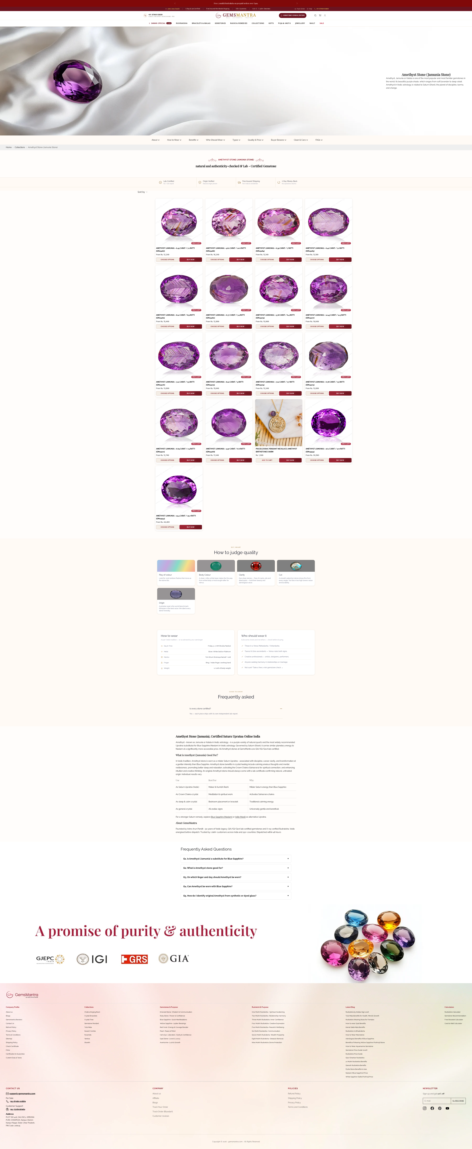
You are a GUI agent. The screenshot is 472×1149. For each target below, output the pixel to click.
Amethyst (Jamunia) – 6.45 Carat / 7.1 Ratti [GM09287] (175, 249)
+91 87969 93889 (322, 9)
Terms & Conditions (13, 1035)
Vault (312, 23)
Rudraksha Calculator (453, 1012)
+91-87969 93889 (18, 1101)
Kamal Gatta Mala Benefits (355, 1027)
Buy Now (190, 259)
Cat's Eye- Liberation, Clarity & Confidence (175, 1035)
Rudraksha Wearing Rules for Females (360, 1020)
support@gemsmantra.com (22, 1093)
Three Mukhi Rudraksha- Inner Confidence (268, 1020)
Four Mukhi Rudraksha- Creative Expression (268, 1023)
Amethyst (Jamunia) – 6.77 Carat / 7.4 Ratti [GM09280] (225, 316)
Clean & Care (300, 140)
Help (310, 9)
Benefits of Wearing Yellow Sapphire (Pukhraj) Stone (365, 1042)
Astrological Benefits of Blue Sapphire (360, 1039)
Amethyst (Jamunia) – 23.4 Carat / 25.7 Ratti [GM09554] (176, 517)
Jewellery (300, 23)
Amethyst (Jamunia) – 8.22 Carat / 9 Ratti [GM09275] (224, 383)
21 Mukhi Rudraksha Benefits (356, 1061)
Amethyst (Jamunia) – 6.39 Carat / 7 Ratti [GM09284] (274, 249)
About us (9, 1012)
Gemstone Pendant (91, 1023)
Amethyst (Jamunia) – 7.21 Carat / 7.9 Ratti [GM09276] (175, 383)
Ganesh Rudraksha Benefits (356, 1065)
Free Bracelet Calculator (454, 1020)
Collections (258, 23)
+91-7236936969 (17, 1109)
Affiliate (156, 1098)
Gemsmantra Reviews (14, 1020)
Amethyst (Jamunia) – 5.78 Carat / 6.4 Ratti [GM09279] (275, 316)
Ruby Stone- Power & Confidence (172, 1016)
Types (235, 140)
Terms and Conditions (298, 1107)
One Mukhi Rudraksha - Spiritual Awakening (268, 1012)
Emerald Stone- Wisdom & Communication (176, 1012)
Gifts (271, 23)
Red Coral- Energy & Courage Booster (174, 1027)
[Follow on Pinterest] (440, 1108)
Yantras (87, 1039)
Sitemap (9, 1039)
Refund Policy (11, 1027)
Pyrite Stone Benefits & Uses (356, 1069)
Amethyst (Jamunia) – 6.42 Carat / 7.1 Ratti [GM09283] (325, 249)
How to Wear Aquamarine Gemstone (359, 1046)
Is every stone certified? (200, 708)
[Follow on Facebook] (432, 1108)
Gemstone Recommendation (455, 1016)
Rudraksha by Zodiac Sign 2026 (357, 1012)
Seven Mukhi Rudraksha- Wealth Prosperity (268, 1035)
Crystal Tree (88, 1020)
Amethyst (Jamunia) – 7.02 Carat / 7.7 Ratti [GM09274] (275, 383)
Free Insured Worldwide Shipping (217, 9)
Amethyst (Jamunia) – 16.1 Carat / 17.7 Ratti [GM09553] (325, 450)
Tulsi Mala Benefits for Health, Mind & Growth (362, 1016)
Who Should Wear (214, 140)
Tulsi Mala (88, 1027)
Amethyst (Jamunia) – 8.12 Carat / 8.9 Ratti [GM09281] (175, 316)
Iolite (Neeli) (240, 817)
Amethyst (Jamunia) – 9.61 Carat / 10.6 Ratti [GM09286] (226, 249)
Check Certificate (12, 1046)
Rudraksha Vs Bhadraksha (355, 1031)
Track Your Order (160, 1107)
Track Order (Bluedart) (163, 1111)
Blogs (8, 1016)
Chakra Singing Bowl (92, 1012)
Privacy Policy (11, 1031)
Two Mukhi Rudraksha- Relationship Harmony (269, 1016)
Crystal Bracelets (90, 1016)
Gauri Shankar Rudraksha (355, 1058)
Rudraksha (181, 23)
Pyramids (87, 1035)
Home (9, 147)
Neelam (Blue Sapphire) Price (357, 1073)
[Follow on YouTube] (447, 1108)
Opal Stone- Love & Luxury (170, 1039)
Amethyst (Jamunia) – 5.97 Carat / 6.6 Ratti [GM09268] (225, 450)
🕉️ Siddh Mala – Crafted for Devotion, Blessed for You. (236, 3)
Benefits (192, 140)
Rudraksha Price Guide (354, 1054)
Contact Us (10, 1023)
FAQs (318, 140)
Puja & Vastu (284, 23)
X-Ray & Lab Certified (193, 9)
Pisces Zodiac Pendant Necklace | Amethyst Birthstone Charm (276, 450)
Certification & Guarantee (15, 1054)
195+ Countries (241, 9)
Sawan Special (161, 23)
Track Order (301, 9)
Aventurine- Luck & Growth (170, 1042)
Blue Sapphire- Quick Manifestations (173, 1020)
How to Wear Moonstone (355, 1035)
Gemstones (220, 23)
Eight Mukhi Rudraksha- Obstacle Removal (267, 1039)
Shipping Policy (11, 1042)
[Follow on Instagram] (425, 1108)
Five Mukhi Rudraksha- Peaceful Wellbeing (268, 1027)
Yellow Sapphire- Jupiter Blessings (173, 1023)
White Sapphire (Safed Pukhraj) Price (359, 1077)
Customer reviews (161, 1116)
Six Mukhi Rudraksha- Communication (266, 1031)
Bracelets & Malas (201, 23)
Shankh (87, 1042)
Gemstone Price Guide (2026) (356, 1050)
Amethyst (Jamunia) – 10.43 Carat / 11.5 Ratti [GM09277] (326, 316)
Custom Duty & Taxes (14, 1058)
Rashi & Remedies (238, 23)
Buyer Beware (277, 140)
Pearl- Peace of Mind (167, 1031)
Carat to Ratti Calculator (453, 1023)
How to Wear (173, 140)
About (154, 140)
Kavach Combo (90, 1031)
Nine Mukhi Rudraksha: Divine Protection (267, 1042)
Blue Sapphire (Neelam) (221, 817)
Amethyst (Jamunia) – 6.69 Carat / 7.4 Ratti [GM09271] (175, 450)
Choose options (167, 259)
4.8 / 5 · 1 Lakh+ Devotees (261, 9)
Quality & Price (254, 140)
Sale (322, 23)
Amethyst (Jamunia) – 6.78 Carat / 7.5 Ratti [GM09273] (325, 383)
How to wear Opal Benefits (356, 1023)
